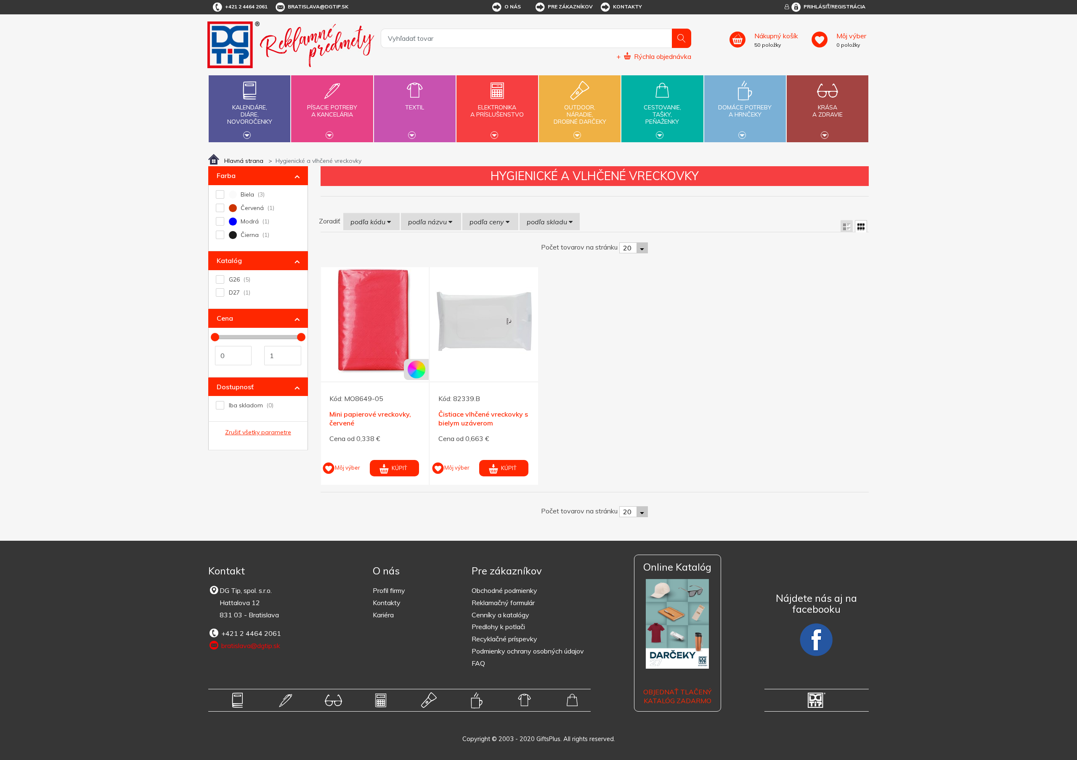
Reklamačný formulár (503, 602)
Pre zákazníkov (570, 6)
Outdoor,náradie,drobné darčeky (580, 114)
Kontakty (627, 6)
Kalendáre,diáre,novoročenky (249, 114)
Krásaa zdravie (827, 111)
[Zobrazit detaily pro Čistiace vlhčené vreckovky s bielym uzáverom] (484, 321)
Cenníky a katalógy (500, 615)
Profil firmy (389, 590)
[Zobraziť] (847, 226)
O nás (512, 6)
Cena (225, 318)
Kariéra (383, 615)
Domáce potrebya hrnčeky (745, 111)
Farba (226, 175)
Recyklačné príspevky (504, 639)
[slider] (215, 337)
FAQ (478, 663)
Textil (414, 107)
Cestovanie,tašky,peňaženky (662, 114)
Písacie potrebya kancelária (332, 111)
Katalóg (229, 260)
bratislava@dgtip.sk (318, 6)
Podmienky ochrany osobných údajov (528, 651)
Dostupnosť (235, 387)
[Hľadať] (681, 38)
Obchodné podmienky (504, 590)
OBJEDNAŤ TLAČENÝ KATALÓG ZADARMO (677, 696)
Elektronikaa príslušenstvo (497, 111)
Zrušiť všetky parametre (258, 432)
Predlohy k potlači (498, 626)
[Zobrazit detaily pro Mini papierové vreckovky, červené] (375, 321)
